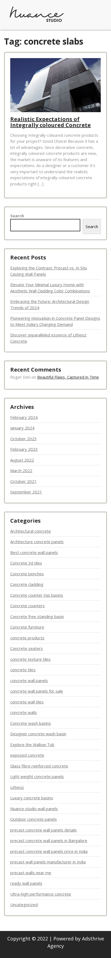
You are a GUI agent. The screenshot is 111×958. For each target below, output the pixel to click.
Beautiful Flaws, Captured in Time (68, 377)
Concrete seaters (26, 648)
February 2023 (24, 449)
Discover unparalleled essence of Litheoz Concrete (48, 338)
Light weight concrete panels (37, 776)
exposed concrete (27, 755)
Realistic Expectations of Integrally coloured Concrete (50, 122)
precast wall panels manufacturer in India (48, 861)
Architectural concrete (30, 531)
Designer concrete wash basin (38, 733)
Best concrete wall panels (34, 552)
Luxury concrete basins (31, 797)
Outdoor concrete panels (33, 819)
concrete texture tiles (30, 659)
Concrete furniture (27, 627)
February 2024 (24, 417)
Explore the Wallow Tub (32, 744)
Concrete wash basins (30, 723)
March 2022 (21, 470)
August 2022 (22, 460)
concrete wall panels (29, 680)
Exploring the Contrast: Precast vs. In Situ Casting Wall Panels (48, 271)
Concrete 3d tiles (26, 563)
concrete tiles (23, 669)
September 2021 (26, 492)
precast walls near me (30, 872)
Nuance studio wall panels (34, 808)
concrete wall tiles (27, 702)
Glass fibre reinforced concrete (39, 766)
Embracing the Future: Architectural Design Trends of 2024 (49, 304)
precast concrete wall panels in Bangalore (48, 840)
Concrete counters (27, 605)
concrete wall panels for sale (36, 691)
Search (17, 215)
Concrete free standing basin (37, 616)
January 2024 (22, 427)
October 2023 (23, 438)
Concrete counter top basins (36, 595)
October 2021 (23, 481)
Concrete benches (27, 573)
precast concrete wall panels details (43, 830)
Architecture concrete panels (37, 541)
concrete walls (23, 712)
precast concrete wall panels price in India (49, 851)
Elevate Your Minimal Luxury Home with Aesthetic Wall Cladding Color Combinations (50, 287)
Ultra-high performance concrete (40, 894)
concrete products (27, 637)
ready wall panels (26, 883)
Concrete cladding (26, 584)
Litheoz (17, 787)
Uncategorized (24, 904)
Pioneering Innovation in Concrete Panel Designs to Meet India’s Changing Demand (55, 321)
